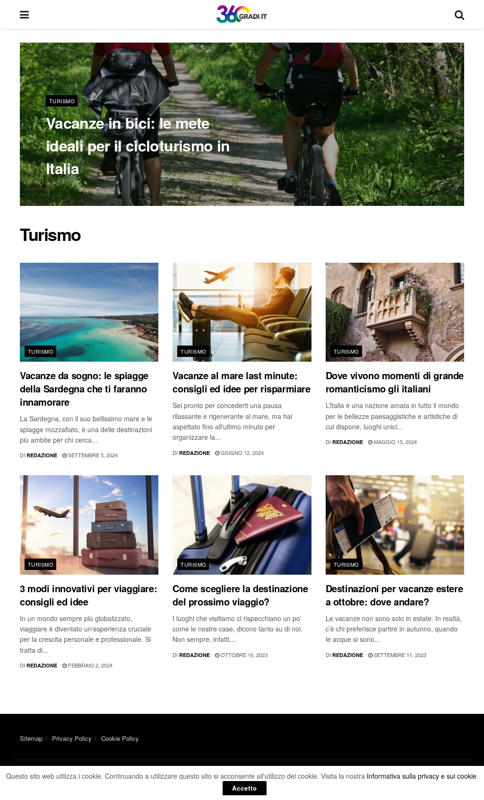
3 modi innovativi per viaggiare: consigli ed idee (88, 594)
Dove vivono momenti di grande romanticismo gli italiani (395, 381)
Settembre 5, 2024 (92, 455)
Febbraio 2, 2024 (89, 665)
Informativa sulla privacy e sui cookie (421, 776)
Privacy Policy (72, 738)
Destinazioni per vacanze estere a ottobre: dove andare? (394, 594)
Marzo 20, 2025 (113, 191)
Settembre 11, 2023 (399, 654)
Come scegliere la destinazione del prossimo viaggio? (240, 594)
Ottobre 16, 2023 (243, 654)
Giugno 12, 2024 (241, 452)
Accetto (244, 787)
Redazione (67, 191)
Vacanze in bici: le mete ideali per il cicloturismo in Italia (138, 145)
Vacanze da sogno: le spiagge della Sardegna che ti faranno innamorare (84, 388)
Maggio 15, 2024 (394, 441)
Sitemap (31, 738)
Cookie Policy (120, 738)
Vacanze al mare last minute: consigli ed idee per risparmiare (241, 381)
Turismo (62, 101)
